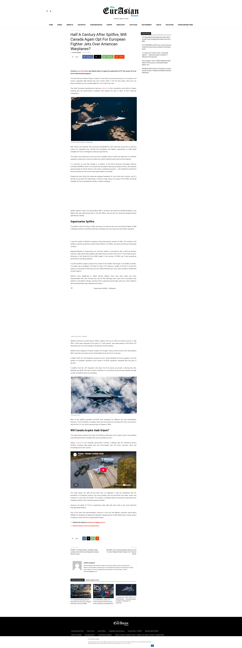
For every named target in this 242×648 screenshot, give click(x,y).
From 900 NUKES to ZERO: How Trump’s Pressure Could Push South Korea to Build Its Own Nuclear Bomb (103, 601)
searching (81, 71)
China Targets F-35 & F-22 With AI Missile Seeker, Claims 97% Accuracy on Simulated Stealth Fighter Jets (156, 62)
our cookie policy (126, 643)
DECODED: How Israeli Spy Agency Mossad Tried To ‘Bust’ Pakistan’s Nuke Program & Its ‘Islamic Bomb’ (121, 552)
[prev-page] (72, 607)
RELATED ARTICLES (77, 580)
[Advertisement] (103, 65)
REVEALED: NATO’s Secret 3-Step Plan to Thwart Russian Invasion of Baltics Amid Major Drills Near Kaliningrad (156, 70)
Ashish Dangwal (76, 52)
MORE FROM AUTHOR (92, 580)
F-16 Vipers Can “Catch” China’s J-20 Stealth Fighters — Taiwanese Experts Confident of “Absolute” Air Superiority (155, 55)
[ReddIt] (97, 538)
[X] (50, 11)
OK (152, 645)
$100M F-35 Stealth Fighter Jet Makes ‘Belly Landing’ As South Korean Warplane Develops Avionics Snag (85, 552)
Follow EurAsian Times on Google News (86, 526)
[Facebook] (47, 11)
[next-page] (75, 607)
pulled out (104, 88)
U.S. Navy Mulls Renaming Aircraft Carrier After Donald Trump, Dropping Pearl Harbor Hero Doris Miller (81, 601)
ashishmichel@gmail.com (96, 522)
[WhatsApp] (93, 538)
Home (72, 30)
